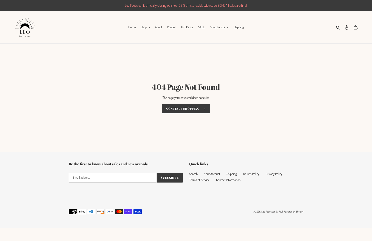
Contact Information (228, 180)
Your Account (212, 174)
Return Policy (251, 174)
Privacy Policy (274, 174)
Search (193, 174)
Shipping (231, 174)
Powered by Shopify (293, 211)
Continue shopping (183, 108)
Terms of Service (199, 180)
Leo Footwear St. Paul (272, 211)
